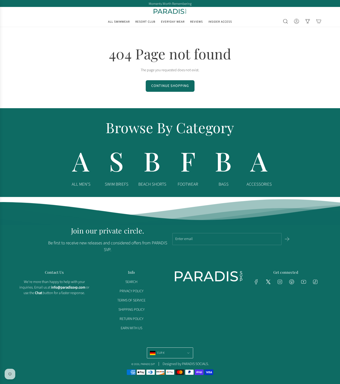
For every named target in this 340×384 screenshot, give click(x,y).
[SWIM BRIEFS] (117, 163)
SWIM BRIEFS (116, 184)
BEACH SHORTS (152, 184)
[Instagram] (279, 281)
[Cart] (318, 21)
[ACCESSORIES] (259, 163)
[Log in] (296, 21)
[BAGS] (223, 163)
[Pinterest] (291, 281)
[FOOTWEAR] (188, 163)
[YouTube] (303, 281)
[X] (268, 281)
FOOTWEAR (188, 184)
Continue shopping (170, 85)
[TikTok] (315, 281)
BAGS (224, 184)
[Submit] (287, 239)
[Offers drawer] (307, 21)
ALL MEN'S (81, 184)
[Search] (285, 21)
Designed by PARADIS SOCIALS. (186, 363)
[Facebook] (256, 281)
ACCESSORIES (259, 184)
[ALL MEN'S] (81, 163)
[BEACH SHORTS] (152, 163)
